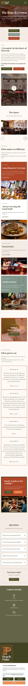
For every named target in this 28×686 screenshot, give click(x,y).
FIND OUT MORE (6, 254)
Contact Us (14, 579)
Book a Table (14, 30)
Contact (18, 492)
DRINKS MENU (5, 177)
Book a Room (14, 38)
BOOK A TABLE (5, 289)
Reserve (8, 492)
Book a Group (14, 34)
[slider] (14, 127)
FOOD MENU (5, 216)
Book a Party (19, 68)
